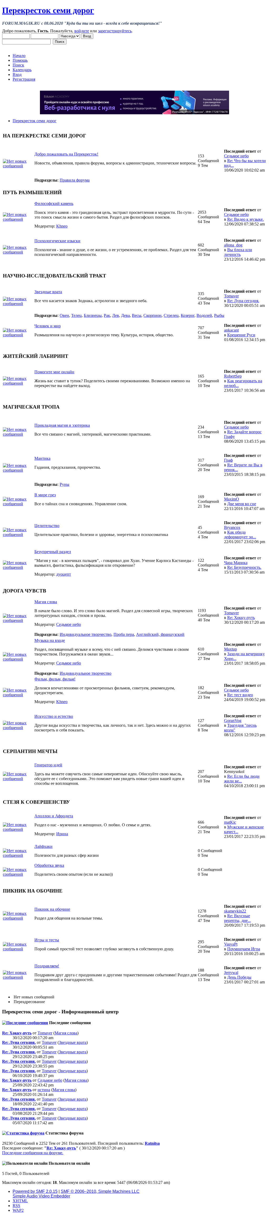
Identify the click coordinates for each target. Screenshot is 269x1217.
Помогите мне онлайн (54, 372)
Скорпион (152, 315)
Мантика (42, 458)
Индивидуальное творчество (85, 634)
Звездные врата (48, 292)
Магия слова (45, 602)
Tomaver (231, 296)
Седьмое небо (236, 156)
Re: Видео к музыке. (245, 219)
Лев (115, 315)
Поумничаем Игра (243, 949)
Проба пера (123, 634)
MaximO (231, 499)
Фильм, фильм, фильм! (54, 679)
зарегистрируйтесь (115, 31)
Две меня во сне (241, 504)
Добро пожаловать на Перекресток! (66, 154)
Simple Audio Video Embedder (41, 1196)
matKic (230, 822)
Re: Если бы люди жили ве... (242, 778)
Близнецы (93, 315)
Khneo (62, 226)
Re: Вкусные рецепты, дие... (237, 918)
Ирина (62, 834)
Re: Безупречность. (244, 567)
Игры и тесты (46, 940)
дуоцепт (63, 574)
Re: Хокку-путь (241, 617)
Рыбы (219, 315)
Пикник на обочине (52, 909)
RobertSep (233, 376)
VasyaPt (230, 944)
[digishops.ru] (134, 113)
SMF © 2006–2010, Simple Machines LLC (100, 1191)
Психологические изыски (57, 241)
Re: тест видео (240, 695)
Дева (125, 315)
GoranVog (232, 720)
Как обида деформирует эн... (240, 534)
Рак (107, 315)
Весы (136, 315)
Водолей (204, 315)
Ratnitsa (152, 1143)
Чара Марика (235, 562)
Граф (228, 460)
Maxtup (230, 649)
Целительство (46, 525)
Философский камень (53, 203)
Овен (64, 315)
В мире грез (45, 495)
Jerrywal (231, 972)
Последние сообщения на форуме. (32, 1153)
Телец (76, 315)
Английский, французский (160, 634)
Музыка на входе (49, 640)
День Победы (239, 977)
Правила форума (75, 180)
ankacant (231, 330)
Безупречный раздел (52, 551)
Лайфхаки (43, 846)
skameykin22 (235, 911)
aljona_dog (233, 245)
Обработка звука (49, 865)
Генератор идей (48, 765)
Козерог (187, 315)
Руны (64, 484)
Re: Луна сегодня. (243, 300)
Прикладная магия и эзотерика (62, 425)
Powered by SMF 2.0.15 (35, 1191)
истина (44, 1089)
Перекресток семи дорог (48, 10)
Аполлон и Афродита (53, 816)
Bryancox (232, 527)
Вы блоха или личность (238, 252)
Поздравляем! (46, 966)
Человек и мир (47, 326)
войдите (81, 31)
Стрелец (171, 315)
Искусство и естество (53, 716)
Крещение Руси (241, 335)
